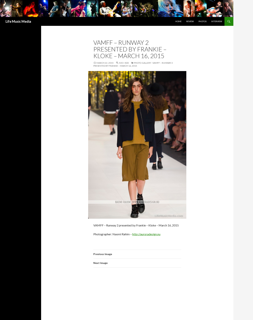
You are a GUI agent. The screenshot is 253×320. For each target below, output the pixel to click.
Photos (203, 21)
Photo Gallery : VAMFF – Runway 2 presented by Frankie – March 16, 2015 (133, 64)
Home (178, 21)
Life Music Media (18, 21)
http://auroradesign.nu (146, 234)
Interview (216, 21)
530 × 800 (124, 62)
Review (190, 21)
